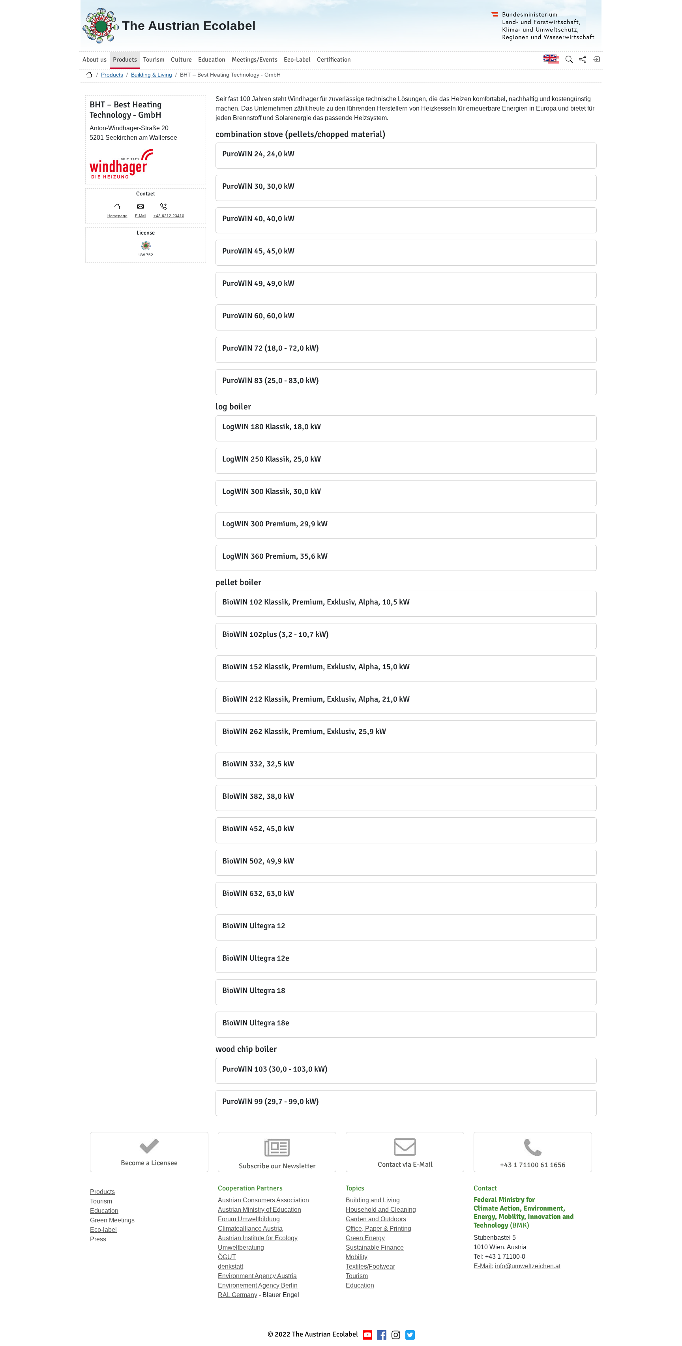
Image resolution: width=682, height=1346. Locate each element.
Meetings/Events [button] (254, 60)
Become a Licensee (149, 1162)
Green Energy (365, 1238)
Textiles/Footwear (370, 1266)
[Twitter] (410, 1334)
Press (98, 1239)
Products (112, 74)
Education (104, 1210)
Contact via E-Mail (405, 1164)
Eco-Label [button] (297, 60)
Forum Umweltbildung (249, 1219)
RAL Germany (237, 1295)
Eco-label (103, 1229)
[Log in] (596, 59)
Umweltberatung (241, 1247)
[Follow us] (396, 1334)
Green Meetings (112, 1220)
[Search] (569, 59)
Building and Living (373, 1200)
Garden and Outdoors (376, 1219)
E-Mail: (483, 1266)
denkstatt (230, 1266)
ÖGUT (227, 1257)
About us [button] (94, 60)
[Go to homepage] (89, 76)
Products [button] (125, 60)
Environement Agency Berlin (258, 1285)
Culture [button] (181, 60)
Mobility (356, 1257)
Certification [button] (334, 60)
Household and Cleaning (381, 1209)
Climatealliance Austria (250, 1228)
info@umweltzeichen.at (527, 1266)
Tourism (101, 1201)
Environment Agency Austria (257, 1276)
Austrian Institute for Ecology (258, 1238)
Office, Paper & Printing (378, 1228)
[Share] (582, 59)
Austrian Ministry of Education (259, 1209)
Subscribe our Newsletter (277, 1166)
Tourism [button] (154, 60)
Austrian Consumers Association (263, 1200)
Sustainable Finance (375, 1247)
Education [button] (211, 60)
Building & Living (151, 74)
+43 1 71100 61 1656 (533, 1164)
